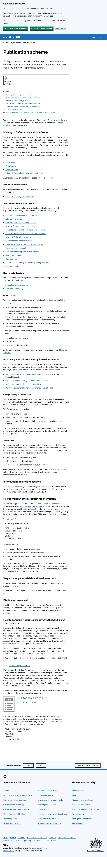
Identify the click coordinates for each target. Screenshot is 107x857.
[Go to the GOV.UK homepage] (11, 37)
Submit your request (13, 519)
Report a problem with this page (87, 765)
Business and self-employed (15, 800)
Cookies (21, 837)
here (16, 586)
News (74, 795)
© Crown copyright (95, 850)
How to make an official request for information (23, 104)
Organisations (15, 43)
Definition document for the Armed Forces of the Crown (29, 374)
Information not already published (18, 101)
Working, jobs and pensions (49, 823)
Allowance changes (13, 219)
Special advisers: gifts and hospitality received (25, 230)
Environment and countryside (50, 800)
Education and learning (47, 790)
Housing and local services (49, 804)
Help (5, 837)
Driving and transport (12, 823)
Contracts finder (12, 266)
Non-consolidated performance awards (22, 251)
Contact (52, 837)
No (43, 765)
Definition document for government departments (26, 380)
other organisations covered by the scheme (26, 173)
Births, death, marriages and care (17, 795)
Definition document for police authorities (23, 384)
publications (8, 125)
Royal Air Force (11, 169)
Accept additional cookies (16, 28)
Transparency (78, 814)
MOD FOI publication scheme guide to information (24, 98)
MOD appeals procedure (32, 698)
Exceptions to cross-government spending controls (27, 262)
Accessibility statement (37, 837)
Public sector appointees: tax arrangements (24, 244)
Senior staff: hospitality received (19, 237)
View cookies (60, 29)
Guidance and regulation (82, 800)
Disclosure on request (14, 110)
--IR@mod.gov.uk (19, 665)
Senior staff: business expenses (18, 241)
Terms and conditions (67, 837)
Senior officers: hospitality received (20, 222)
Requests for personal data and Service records (23, 107)
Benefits (6, 790)
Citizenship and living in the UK (16, 809)
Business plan (11, 259)
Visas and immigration (47, 818)
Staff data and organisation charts (20, 196)
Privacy (13, 837)
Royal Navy (10, 162)
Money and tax (44, 809)
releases (57, 123)
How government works (82, 818)
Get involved (77, 823)
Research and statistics (82, 804)
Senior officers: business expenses (20, 226)
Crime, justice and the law (14, 814)
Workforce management (15, 248)
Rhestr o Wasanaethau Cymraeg (17, 840)
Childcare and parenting (13, 804)
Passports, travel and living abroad (52, 814)
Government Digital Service (44, 840)
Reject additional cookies (41, 28)
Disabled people (10, 818)
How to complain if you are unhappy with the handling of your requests (31, 112)
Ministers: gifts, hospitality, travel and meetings (25, 233)
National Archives (50, 509)
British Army (10, 166)
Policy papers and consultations (86, 809)
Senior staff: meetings (14, 288)
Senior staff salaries (13, 255)
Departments (78, 790)
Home (5, 43)
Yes (30, 765)
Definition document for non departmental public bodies (29, 388)
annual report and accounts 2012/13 (23, 215)
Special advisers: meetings (16, 285)
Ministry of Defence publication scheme (20, 95)
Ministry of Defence (30, 43)
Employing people (45, 795)
